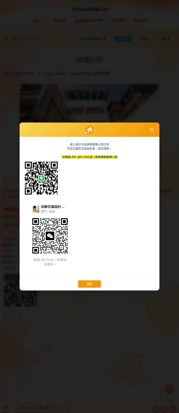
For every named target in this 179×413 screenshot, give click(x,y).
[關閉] (152, 130)
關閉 (89, 283)
